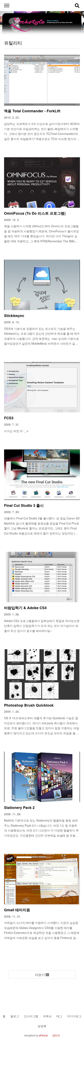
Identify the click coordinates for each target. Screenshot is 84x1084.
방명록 (42, 1026)
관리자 (56, 1035)
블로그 (14, 1016)
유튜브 (47, 1016)
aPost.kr (43, 1035)
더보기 (40, 974)
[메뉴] (6, 5)
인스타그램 (31, 1016)
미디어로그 (74, 1016)
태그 (59, 1016)
